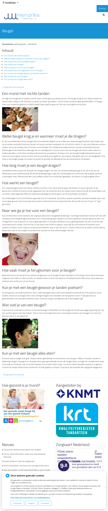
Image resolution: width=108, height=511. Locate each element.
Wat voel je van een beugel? (16, 76)
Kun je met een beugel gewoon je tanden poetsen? (26, 73)
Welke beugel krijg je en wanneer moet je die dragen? (27, 58)
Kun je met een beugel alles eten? (18, 79)
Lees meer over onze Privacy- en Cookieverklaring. (30, 497)
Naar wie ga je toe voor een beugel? (19, 67)
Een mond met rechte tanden (16, 55)
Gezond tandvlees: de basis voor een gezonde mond (26, 465)
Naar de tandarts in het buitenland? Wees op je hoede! (26, 469)
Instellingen (17, 503)
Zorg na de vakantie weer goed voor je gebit (22, 449)
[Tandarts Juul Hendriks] (21, 16)
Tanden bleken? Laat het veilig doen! (19, 461)
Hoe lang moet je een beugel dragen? (20, 61)
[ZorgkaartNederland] (69, 453)
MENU (103, 8)
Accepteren (45, 503)
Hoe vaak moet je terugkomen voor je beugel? (23, 70)
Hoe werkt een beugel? (14, 64)
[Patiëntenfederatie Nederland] (98, 453)
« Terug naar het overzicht (13, 87)
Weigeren (31, 503)
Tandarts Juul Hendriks (84, 461)
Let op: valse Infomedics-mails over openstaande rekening (24, 455)
